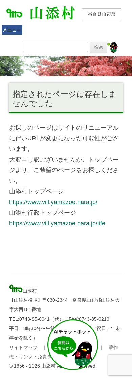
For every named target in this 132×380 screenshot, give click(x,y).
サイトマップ (23, 347)
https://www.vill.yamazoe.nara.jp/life (57, 223)
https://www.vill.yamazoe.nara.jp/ (53, 202)
